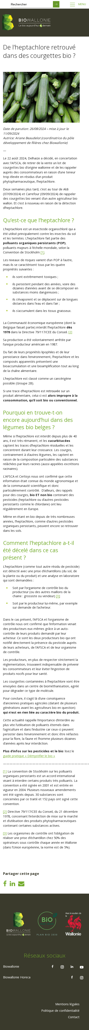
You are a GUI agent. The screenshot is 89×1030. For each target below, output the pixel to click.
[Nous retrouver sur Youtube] (81, 966)
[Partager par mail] (21, 883)
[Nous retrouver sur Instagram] (62, 966)
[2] (70, 332)
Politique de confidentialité (60, 1010)
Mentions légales (67, 1004)
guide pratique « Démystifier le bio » (29, 756)
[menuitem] (67, 1004)
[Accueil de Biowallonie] (27, 23)
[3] (58, 596)
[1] (42, 252)
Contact (73, 1017)
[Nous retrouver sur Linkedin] (72, 966)
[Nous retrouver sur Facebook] (52, 966)
